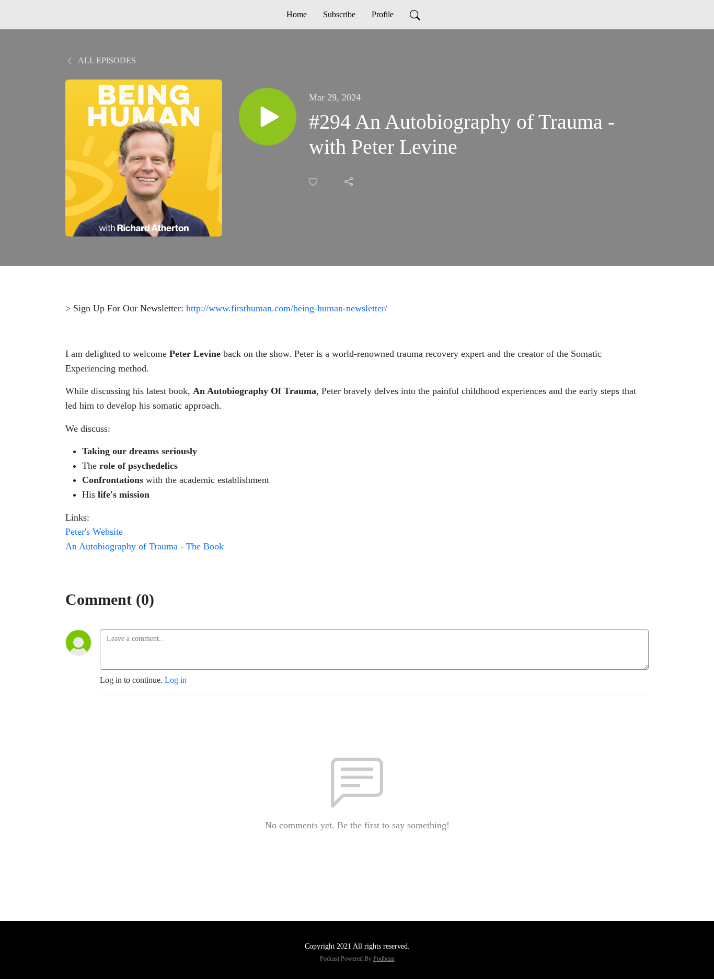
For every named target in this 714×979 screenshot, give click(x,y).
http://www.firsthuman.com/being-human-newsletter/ (286, 308)
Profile (383, 14)
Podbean (384, 958)
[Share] (349, 181)
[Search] (415, 14)
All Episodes (106, 60)
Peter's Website (94, 531)
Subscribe (339, 14)
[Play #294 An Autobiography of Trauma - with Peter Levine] (267, 116)
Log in (176, 680)
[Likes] (314, 181)
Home (296, 14)
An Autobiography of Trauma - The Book (144, 546)
